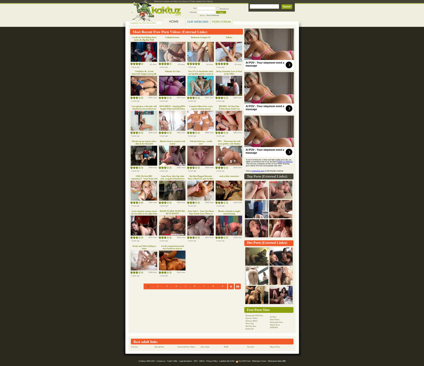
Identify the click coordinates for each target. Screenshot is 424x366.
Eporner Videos (252, 318)
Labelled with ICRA (226, 361)
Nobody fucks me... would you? (201, 142)
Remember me (224, 9)
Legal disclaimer (185, 361)
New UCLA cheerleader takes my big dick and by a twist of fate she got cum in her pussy (200, 74)
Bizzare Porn (275, 347)
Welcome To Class (172, 71)
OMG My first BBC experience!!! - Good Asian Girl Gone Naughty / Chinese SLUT (144, 178)
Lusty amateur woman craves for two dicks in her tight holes (144, 212)
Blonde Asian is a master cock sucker (172, 142)
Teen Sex (250, 347)
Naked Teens (275, 325)
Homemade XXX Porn (254, 315)
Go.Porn (273, 317)
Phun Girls (250, 323)
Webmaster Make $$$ (277, 361)
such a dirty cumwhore (229, 176)
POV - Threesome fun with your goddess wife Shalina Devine (229, 143)
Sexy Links (205, 347)
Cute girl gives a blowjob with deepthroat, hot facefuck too (144, 107)
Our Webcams (197, 21)
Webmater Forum (259, 361)
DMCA (202, 361)
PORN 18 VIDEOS (284, 162)
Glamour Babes (251, 321)
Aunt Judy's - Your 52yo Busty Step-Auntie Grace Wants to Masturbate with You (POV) (201, 213)
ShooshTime (159, 347)
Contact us (161, 361)
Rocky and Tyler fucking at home (144, 247)
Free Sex (134, 347)
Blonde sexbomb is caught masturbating (229, 212)
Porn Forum (221, 21)
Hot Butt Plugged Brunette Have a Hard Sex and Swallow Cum (201, 178)
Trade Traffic (172, 361)
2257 (196, 361)
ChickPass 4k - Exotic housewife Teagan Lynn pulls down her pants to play (144, 74)
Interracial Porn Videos (186, 347)
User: (195, 8)
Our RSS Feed (244, 361)
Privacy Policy (212, 361)
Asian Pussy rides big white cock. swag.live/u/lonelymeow (172, 177)
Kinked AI (250, 329)
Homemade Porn (276, 322)
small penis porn (258, 171)
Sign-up (202, 15)
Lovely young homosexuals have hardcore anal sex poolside (172, 248)
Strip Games (274, 319)
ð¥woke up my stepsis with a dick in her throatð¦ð (144, 142)
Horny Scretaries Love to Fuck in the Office (229, 72)
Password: (193, 12)
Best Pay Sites (251, 326)
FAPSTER (274, 327)
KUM (226, 347)
